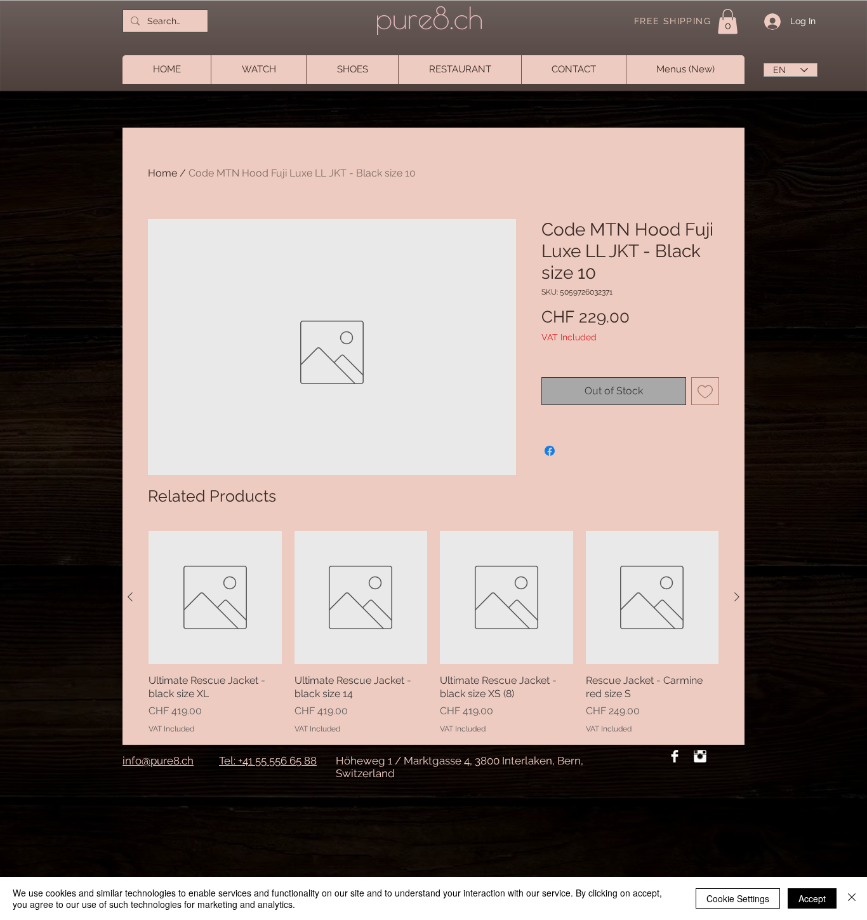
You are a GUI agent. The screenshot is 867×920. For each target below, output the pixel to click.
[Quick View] (215, 597)
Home (162, 173)
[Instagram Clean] (700, 756)
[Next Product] (737, 596)
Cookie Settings (737, 898)
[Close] (851, 898)
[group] (433, 632)
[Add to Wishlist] (705, 391)
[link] (727, 21)
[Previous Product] (130, 596)
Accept (812, 898)
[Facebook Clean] (674, 756)
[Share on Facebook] (549, 450)
